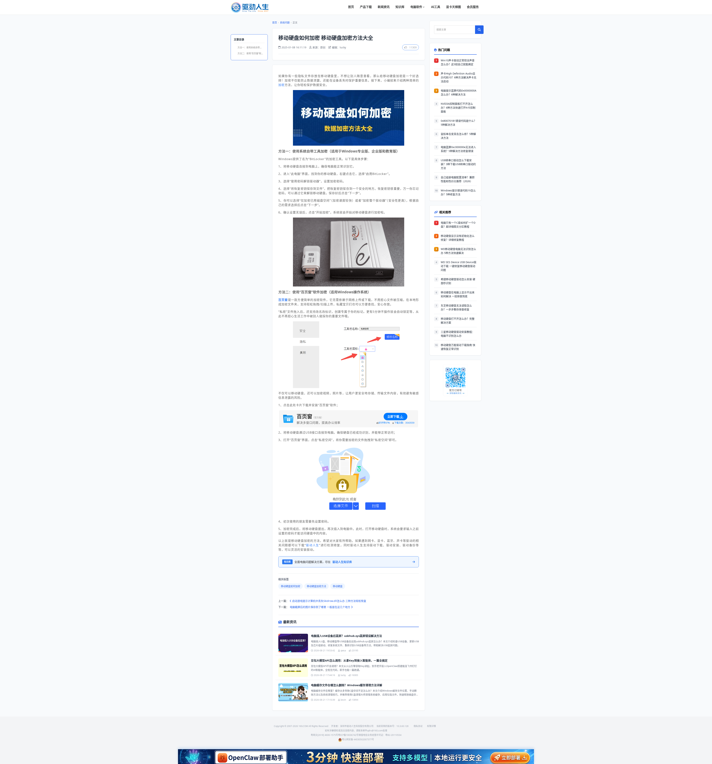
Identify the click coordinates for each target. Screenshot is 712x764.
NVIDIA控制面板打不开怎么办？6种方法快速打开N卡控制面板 (458, 107)
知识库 (399, 7)
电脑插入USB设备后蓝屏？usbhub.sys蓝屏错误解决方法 (346, 636)
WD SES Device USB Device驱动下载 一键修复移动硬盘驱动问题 (458, 266)
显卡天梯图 (453, 7)
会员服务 (473, 7)
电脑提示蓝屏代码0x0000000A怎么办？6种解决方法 (458, 92)
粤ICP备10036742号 (348, 735)
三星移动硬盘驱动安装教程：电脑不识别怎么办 (457, 333)
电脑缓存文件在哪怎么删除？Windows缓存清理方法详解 (346, 685)
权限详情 (431, 726)
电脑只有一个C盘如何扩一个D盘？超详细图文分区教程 (458, 224)
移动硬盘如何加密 (290, 586)
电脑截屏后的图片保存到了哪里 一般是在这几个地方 (320, 607)
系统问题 (285, 22)
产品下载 (366, 7)
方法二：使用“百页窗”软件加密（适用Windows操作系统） (251, 53)
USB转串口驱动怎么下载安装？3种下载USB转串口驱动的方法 (458, 164)
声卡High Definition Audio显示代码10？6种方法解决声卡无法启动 (458, 77)
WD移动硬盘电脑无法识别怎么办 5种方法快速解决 (458, 251)
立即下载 (393, 417)
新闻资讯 (384, 7)
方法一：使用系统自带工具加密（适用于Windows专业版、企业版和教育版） (251, 47)
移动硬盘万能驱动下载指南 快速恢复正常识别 (458, 347)
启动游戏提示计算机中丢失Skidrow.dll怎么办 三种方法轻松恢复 (328, 601)
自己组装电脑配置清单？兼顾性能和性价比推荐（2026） (457, 179)
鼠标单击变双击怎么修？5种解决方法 (458, 136)
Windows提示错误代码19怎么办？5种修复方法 (458, 192)
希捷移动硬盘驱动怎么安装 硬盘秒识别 (458, 281)
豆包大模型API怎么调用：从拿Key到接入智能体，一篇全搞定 (349, 660)
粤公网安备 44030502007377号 (358, 739)
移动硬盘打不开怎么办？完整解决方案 (457, 320)
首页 (351, 7)
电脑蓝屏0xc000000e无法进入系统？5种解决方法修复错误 (458, 149)
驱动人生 (312, 545)
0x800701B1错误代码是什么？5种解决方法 (458, 122)
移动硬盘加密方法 (316, 586)
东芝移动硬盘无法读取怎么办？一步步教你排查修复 (456, 307)
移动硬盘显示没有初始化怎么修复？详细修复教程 (457, 237)
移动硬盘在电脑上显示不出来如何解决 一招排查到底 (457, 294)
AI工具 (435, 7)
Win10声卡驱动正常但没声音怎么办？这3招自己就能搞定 (457, 62)
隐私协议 (418, 726)
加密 (281, 85)
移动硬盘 (337, 586)
